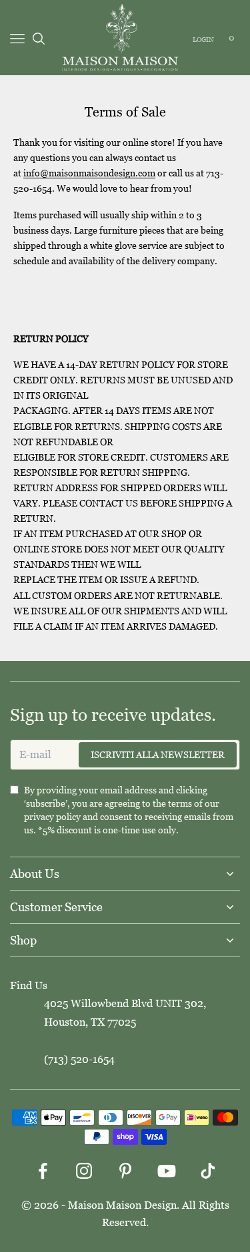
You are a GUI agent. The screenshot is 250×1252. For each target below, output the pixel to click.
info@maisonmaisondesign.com (89, 173)
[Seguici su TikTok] (208, 1171)
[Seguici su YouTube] (167, 1171)
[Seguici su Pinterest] (125, 1171)
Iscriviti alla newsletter (158, 754)
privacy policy (52, 816)
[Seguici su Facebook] (43, 1171)
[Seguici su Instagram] (84, 1171)
